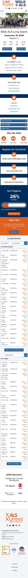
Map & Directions (14, 88)
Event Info (5, 129)
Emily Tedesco (4, 330)
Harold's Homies (4, 412)
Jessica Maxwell (4, 298)
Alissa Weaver (4, 307)
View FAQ (13, 232)
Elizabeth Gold (4, 303)
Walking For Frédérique (5, 416)
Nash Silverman (5, 344)
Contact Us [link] (14, 564)
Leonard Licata (4, 280)
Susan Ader (5, 338)
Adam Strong (4, 439)
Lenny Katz (5, 275)
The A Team (5, 400)
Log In (19, 8)
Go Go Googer (4, 383)
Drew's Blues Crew (5, 396)
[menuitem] (14, 8)
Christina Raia (4, 335)
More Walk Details (14, 91)
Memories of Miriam (5, 435)
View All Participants (13, 350)
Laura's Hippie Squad (4, 406)
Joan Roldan (4, 316)
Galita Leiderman (5, 289)
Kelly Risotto (4, 321)
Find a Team (5, 125)
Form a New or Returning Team (14, 159)
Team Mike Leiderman (5, 370)
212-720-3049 (14, 111)
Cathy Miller (5, 251)
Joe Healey (5, 284)
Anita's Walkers (4, 444)
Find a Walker (6, 121)
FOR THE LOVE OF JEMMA (4, 364)
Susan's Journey (4, 448)
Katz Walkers (4, 387)
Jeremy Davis (4, 312)
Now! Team (5, 391)
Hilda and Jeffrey (4, 453)
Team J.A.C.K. (4, 421)
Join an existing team (14, 171)
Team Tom (5, 457)
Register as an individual (14, 182)
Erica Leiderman (5, 256)
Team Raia (5, 425)
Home (6, 8)
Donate (13, 8)
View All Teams (13, 464)
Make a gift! (13, 214)
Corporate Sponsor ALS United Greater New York (5, 263)
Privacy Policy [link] (15, 567)
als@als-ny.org (10, 539)
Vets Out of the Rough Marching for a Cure (5, 376)
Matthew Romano (4, 325)
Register (6, 49)
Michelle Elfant (4, 293)
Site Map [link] (15, 570)
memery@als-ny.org (14, 109)
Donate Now (24, 251)
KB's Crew (5, 429)
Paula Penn (5, 270)
